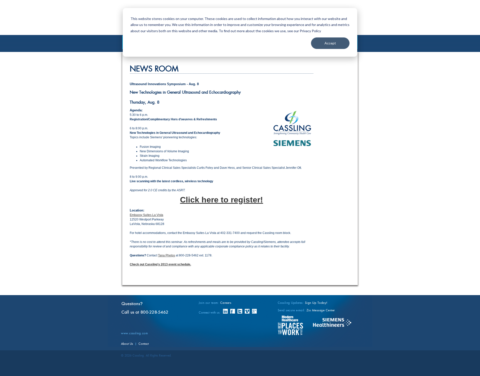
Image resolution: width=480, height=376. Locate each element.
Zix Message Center (320, 310)
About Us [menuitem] (127, 344)
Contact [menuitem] (143, 344)
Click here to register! (221, 199)
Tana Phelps (166, 255)
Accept (330, 43)
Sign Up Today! (316, 303)
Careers (226, 303)
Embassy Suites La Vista (146, 215)
